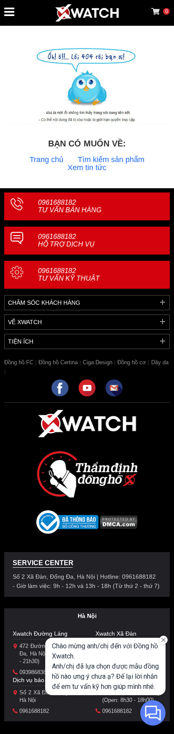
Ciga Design (97, 362)
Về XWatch (25, 322)
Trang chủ (46, 159)
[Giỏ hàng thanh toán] (155, 11)
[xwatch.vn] (87, 423)
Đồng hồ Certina (58, 362)
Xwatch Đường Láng (40, 633)
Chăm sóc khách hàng (44, 302)
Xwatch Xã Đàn (115, 633)
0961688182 (69, 206)
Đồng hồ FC (18, 362)
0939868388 (34, 672)
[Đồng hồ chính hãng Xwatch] (87, 13)
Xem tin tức (87, 167)
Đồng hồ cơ (131, 362)
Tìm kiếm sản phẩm (111, 159)
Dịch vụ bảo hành (36, 680)
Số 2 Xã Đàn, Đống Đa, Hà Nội (49, 696)
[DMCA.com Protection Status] (119, 524)
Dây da (160, 362)
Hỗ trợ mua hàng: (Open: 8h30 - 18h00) (131, 696)
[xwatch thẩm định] (87, 474)
